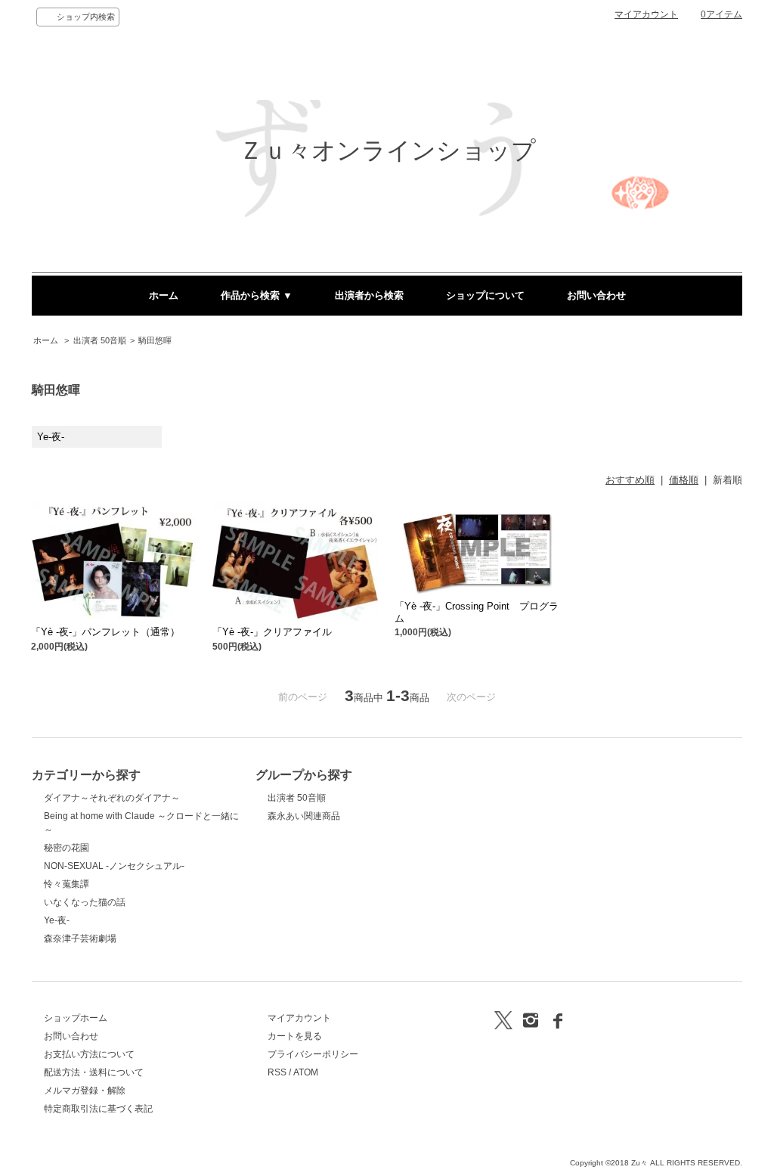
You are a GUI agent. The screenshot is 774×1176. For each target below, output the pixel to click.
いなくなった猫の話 (84, 902)
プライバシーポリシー (313, 1054)
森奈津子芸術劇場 (80, 938)
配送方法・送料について (94, 1072)
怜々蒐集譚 (66, 884)
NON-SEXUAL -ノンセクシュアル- (114, 866)
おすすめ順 (630, 480)
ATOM (305, 1072)
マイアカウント (646, 14)
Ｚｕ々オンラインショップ (387, 150)
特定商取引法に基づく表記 (98, 1108)
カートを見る (295, 1036)
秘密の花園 (66, 847)
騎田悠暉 (155, 340)
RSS (277, 1072)
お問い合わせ (596, 295)
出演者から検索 (369, 295)
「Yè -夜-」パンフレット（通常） (105, 632)
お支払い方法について (89, 1054)
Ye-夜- (57, 920)
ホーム (163, 295)
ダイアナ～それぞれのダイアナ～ (112, 798)
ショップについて (485, 295)
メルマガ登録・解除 (84, 1090)
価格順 (683, 480)
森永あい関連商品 (304, 816)
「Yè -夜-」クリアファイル (272, 632)
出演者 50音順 (99, 340)
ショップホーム (75, 1018)
